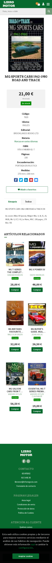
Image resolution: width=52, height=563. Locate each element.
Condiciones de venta (26, 504)
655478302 (26, 473)
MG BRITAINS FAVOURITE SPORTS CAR (15, 330)
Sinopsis (12, 201)
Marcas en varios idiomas (26, 141)
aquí (33, 544)
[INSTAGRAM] (28, 461)
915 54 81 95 (26, 477)
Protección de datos (26, 508)
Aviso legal (26, 500)
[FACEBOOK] (24, 461)
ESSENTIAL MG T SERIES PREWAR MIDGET (37, 390)
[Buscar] (49, 11)
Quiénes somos (26, 527)
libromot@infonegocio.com (26, 482)
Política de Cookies (26, 513)
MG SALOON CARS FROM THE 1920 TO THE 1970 (15, 390)
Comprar (15, 290)
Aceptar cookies (26, 556)
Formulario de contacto (26, 486)
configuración (26, 547)
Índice (28, 201)
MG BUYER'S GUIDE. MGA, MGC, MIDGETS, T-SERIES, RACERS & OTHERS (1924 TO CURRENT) (37, 330)
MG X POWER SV (37, 269)
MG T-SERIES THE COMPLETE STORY (15, 271)
